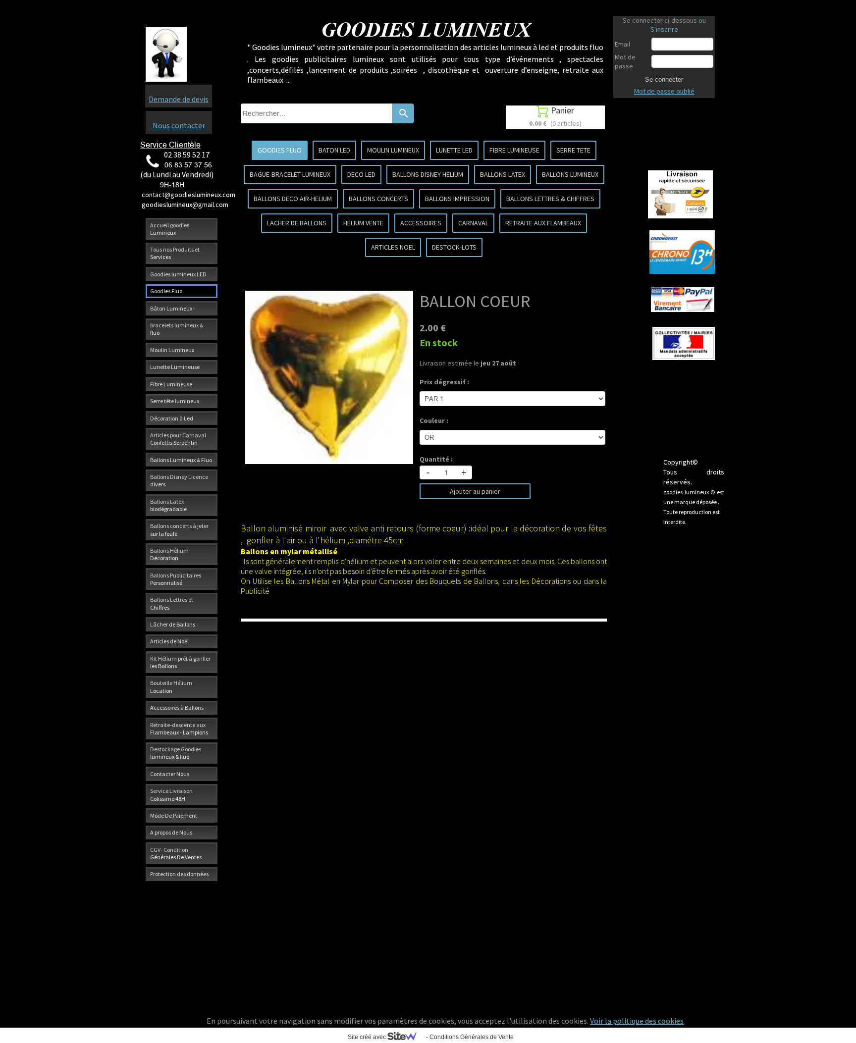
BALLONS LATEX (502, 174)
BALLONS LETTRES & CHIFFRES (550, 198)
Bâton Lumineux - (172, 308)
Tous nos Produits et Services (175, 253)
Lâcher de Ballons (172, 624)
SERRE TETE (573, 150)
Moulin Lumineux (172, 350)
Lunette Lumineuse (175, 366)
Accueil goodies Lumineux (169, 228)
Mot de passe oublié (664, 91)
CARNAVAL (473, 222)
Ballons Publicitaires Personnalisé (175, 579)
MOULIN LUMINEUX (393, 150)
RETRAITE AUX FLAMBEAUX (543, 222)
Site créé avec (367, 1037)
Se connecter (664, 79)
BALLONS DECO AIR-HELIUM (293, 198)
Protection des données (179, 874)
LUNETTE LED (454, 150)
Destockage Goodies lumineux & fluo (175, 752)
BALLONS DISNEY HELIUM (427, 174)
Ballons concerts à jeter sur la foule (179, 529)
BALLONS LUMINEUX (570, 174)
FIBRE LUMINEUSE (514, 150)
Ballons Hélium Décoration (169, 554)
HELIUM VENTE (363, 222)
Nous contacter (179, 125)
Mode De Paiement (173, 815)
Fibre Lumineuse (171, 384)
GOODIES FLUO (280, 150)
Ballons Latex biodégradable (168, 505)
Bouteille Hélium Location (171, 686)
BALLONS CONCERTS (378, 198)
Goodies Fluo (166, 291)
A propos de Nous (171, 832)
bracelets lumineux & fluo (176, 328)
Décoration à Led (171, 418)
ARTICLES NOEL (393, 247)
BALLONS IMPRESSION (457, 198)
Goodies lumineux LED (178, 274)
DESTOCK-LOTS (454, 247)
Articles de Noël (169, 641)
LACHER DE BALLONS (296, 222)
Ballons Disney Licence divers (179, 480)
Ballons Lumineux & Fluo (181, 460)
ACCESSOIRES (420, 222)
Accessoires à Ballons (177, 707)
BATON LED (334, 150)
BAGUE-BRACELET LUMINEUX (290, 174)
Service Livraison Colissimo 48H (171, 794)
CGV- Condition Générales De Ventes (176, 853)
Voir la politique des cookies (637, 1021)
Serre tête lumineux (174, 401)
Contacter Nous (169, 774)
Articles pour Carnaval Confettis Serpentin (178, 438)
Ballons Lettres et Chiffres (171, 603)
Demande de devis (179, 99)
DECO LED (361, 174)
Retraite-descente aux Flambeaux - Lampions (179, 728)
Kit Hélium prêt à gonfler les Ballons (180, 662)
